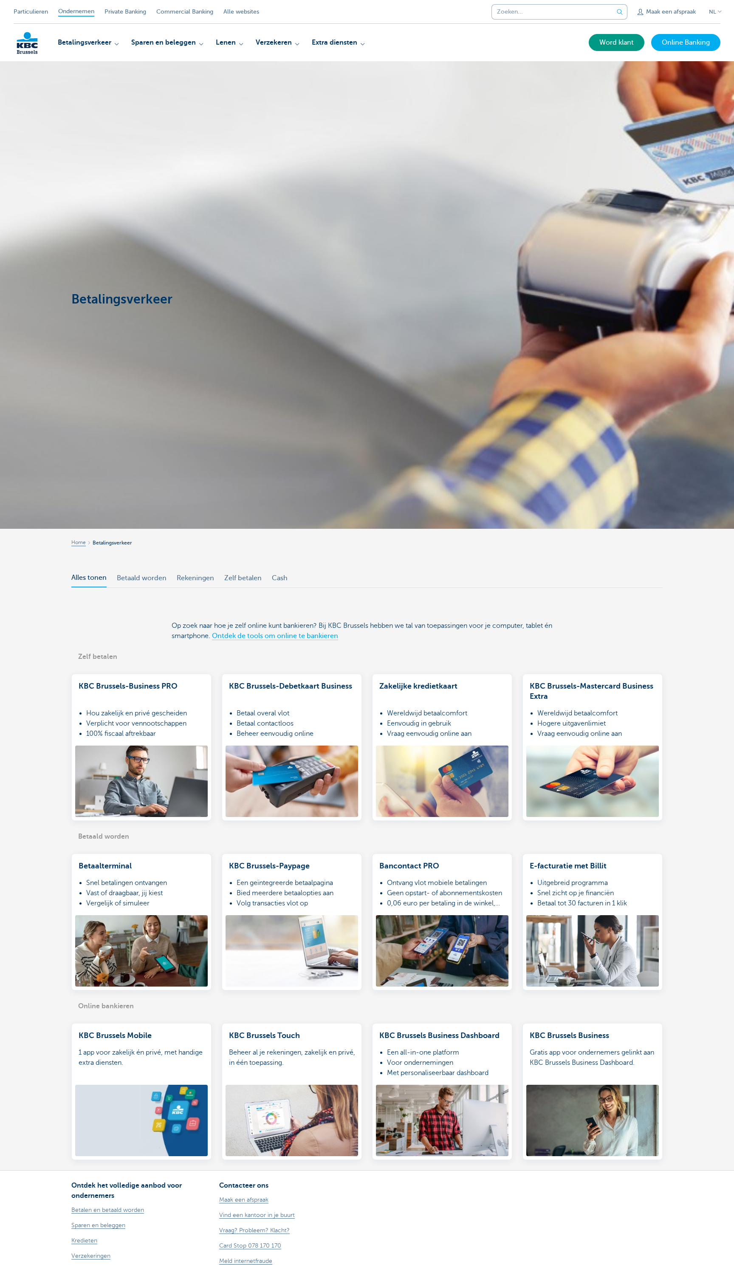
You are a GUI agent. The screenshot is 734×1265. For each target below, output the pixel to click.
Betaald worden (142, 578)
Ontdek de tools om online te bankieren (275, 636)
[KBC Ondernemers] (27, 43)
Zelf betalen (243, 578)
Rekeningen (195, 578)
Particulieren (31, 12)
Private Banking (125, 12)
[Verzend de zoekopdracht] (619, 12)
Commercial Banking (184, 12)
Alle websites (241, 12)
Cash (280, 578)
